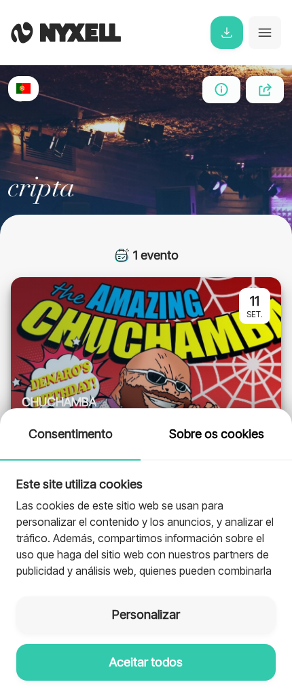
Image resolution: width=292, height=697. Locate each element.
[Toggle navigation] (265, 32)
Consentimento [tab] (71, 434)
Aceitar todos (146, 662)
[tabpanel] (146, 520)
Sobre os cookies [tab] (216, 434)
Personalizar (146, 614)
